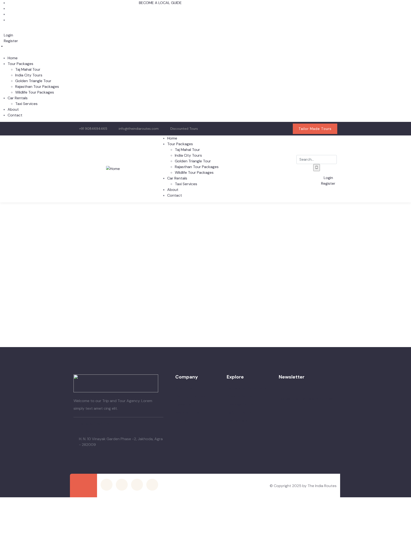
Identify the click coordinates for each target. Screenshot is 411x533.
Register (10, 40)
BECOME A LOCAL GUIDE (160, 2)
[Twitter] (239, 128)
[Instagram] (269, 128)
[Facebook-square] (122, 485)
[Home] (113, 168)
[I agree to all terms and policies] (281, 392)
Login (8, 35)
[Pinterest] (284, 128)
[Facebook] (254, 128)
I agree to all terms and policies (306, 398)
